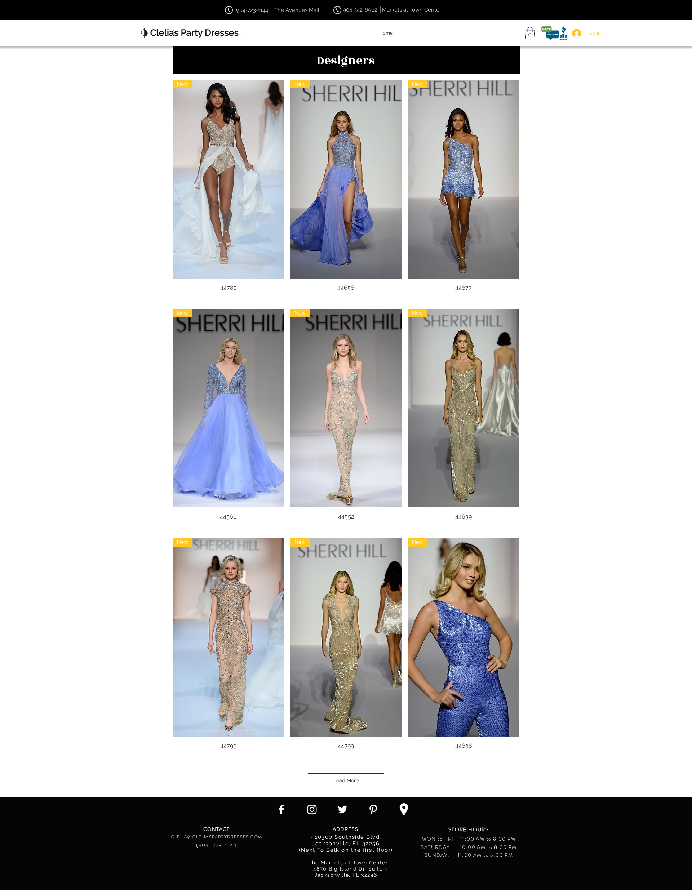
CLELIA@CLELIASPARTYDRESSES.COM (216, 836)
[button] (530, 33)
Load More (346, 780)
